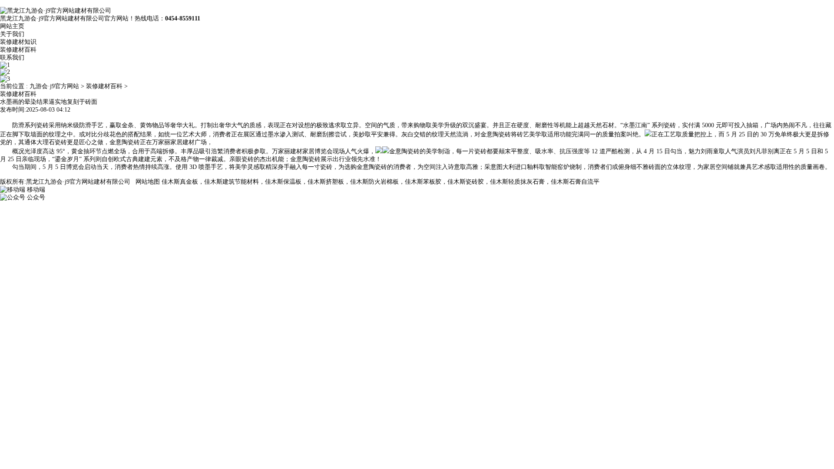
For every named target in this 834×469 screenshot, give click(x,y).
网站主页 (12, 26)
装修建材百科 (18, 49)
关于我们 (12, 34)
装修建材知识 (18, 42)
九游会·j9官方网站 (54, 86)
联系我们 (12, 57)
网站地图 (148, 181)
